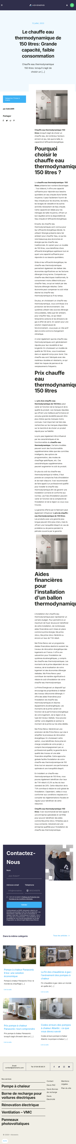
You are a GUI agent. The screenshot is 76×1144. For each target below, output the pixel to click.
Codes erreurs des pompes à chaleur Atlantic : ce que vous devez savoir (56, 1028)
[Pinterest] (14, 120)
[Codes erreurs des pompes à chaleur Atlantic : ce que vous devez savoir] (56, 1008)
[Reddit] (10, 120)
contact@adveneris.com (14, 1068)
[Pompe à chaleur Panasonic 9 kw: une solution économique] (19, 954)
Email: (14, 1066)
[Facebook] (3, 120)
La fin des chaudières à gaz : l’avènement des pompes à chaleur (56, 975)
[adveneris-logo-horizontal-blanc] (37, 5)
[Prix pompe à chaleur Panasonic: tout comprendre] (19, 1009)
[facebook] (54, 1066)
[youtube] (69, 1066)
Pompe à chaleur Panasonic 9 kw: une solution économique (19, 973)
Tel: (32, 1067)
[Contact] (72, 5)
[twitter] (59, 1066)
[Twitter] (7, 120)
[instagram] (64, 1066)
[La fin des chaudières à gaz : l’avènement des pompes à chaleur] (56, 955)
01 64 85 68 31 (39, 1067)
